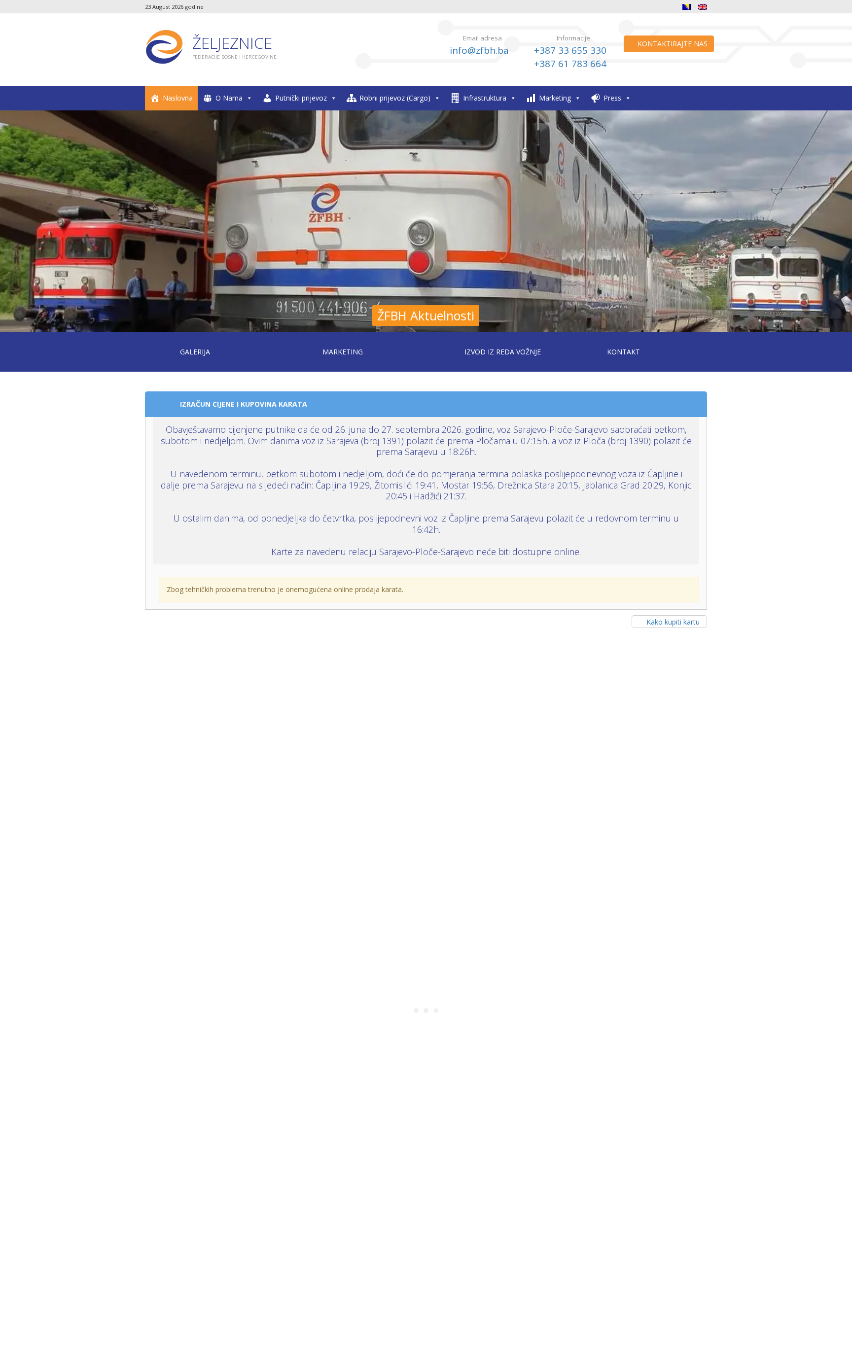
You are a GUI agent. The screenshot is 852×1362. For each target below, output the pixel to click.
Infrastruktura (484, 98)
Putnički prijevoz (301, 98)
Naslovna (178, 98)
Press (612, 98)
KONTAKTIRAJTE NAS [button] (672, 43)
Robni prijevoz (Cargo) (394, 98)
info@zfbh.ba (479, 50)
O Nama (229, 98)
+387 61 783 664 (570, 63)
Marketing (555, 98)
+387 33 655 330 (570, 50)
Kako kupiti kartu (673, 622)
